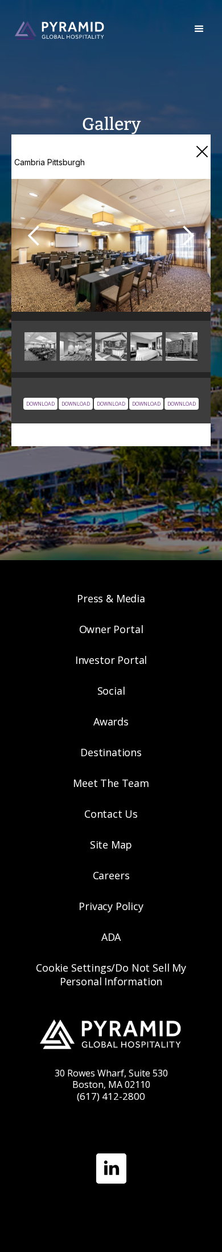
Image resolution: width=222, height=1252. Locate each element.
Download (75, 403)
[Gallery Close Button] (202, 151)
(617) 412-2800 (111, 1096)
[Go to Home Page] (92, 29)
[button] (199, 29)
